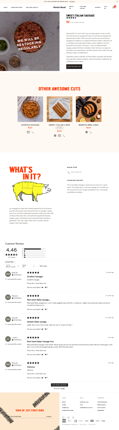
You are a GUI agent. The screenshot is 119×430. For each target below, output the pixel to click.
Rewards (101, 410)
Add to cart (30, 132)
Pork (64, 404)
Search (97, 7)
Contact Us (84, 402)
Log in (105, 7)
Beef (64, 402)
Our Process (102, 402)
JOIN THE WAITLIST (74, 66)
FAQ (81, 404)
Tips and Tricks (83, 7)
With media (43, 266)
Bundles (65, 407)
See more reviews (59, 385)
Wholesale (102, 404)
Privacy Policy (92, 424)
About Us (71, 7)
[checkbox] (44, 266)
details (72, 1)
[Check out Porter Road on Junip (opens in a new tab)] (63, 388)
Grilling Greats (32, 7)
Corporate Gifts (86, 407)
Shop (5, 7)
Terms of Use (83, 424)
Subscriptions (67, 410)
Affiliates (102, 407)
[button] (71, 18)
